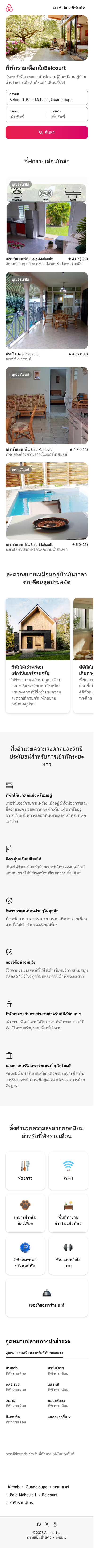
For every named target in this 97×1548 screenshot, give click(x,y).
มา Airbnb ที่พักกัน (69, 7)
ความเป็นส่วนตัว (39, 1537)
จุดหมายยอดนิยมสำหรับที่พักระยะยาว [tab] (34, 1352)
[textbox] (26, 117)
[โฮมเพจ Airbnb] (9, 7)
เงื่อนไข (61, 1537)
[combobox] (46, 100)
